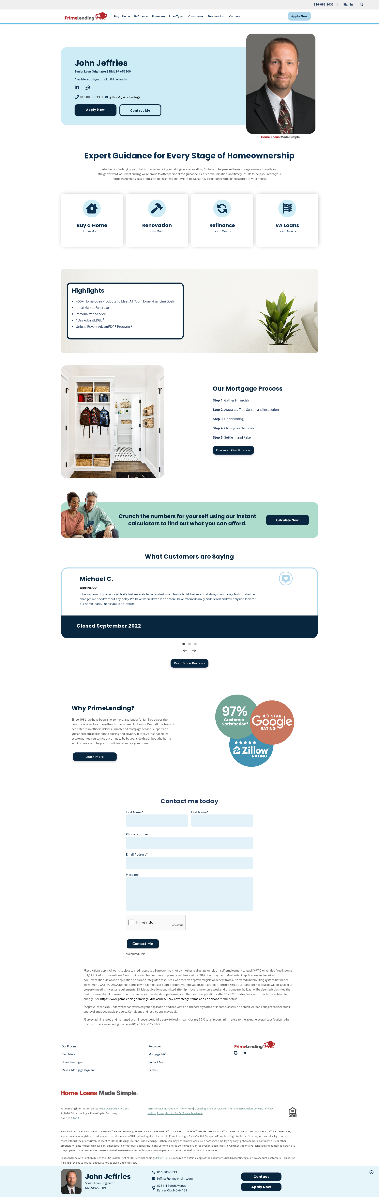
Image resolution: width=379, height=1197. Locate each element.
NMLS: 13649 (162, 1157)
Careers (153, 1070)
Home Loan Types (73, 1062)
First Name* (134, 812)
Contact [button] (261, 1176)
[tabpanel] (189, 602)
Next (194, 650)
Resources (154, 1046)
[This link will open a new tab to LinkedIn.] (78, 88)
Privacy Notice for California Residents (180, 1113)
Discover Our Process (233, 450)
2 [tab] (189, 644)
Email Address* (137, 854)
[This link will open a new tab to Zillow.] (88, 88)
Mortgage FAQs (158, 1054)
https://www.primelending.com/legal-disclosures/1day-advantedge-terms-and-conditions (159, 999)
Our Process (69, 1046)
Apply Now (95, 109)
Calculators (68, 1054)
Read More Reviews (189, 663)
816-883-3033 (90, 97)
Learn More (94, 756)
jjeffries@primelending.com (127, 97)
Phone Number (137, 834)
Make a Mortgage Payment (78, 1070)
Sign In (348, 4)
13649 (75, 1118)
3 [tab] (195, 644)
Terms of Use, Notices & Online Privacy (170, 1108)
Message (132, 875)
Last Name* (199, 812)
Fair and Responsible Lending (247, 1108)
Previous (185, 650)
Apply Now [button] (261, 1186)
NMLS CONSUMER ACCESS (114, 1108)
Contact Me (140, 110)
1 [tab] (184, 644)
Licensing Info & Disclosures (211, 1108)
